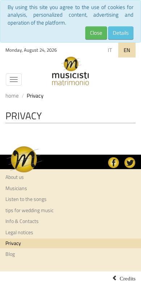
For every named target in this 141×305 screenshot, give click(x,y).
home (12, 95)
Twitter (129, 162)
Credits (128, 278)
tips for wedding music (29, 210)
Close (96, 33)
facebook (113, 162)
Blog (10, 254)
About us (14, 177)
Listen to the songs (26, 199)
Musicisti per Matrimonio (70, 71)
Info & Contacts (22, 221)
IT (110, 50)
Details (121, 33)
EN (127, 50)
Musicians (16, 188)
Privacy (13, 243)
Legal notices (19, 232)
